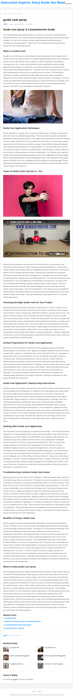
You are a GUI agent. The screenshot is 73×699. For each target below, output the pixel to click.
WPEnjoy (47, 695)
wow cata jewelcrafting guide (55, 656)
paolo (11, 24)
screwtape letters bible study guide (18, 625)
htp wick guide (10, 618)
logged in (15, 679)
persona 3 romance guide (53, 664)
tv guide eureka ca (16, 664)
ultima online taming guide (19, 656)
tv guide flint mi (50, 647)
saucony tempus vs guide (14, 628)
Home (4, 13)
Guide (9, 13)
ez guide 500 (14, 647)
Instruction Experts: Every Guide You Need (33, 2)
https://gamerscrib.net (14, 635)
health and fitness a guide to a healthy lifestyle (23, 621)
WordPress (60, 695)
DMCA (39, 691)
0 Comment (29, 24)
